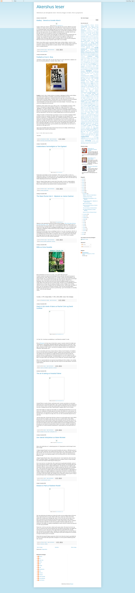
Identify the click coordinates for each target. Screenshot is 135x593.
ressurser (86, 110)
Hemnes (97, 63)
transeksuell (96, 131)
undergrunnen (87, 135)
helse (86, 63)
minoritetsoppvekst (84, 92)
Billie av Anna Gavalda (44, 247)
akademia (88, 28)
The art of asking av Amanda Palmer (49, 373)
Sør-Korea (93, 125)
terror (82, 130)
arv (85, 32)
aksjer (92, 28)
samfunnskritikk (83, 113)
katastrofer (96, 69)
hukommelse (83, 65)
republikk (82, 110)
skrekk (94, 119)
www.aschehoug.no (59, 172)
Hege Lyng (41, 560)
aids (84, 28)
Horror (97, 64)
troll (87, 132)
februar (84, 229)
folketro (82, 55)
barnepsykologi (83, 35)
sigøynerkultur (96, 117)
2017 (83, 187)
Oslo (97, 100)
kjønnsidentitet (83, 72)
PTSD (87, 107)
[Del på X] (59, 49)
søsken (96, 125)
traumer (82, 132)
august (84, 219)
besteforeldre (83, 36)
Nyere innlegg (39, 547)
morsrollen (82, 94)
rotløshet (91, 111)
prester (82, 105)
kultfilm (97, 79)
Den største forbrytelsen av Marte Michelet (51, 437)
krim (92, 78)
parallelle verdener (87, 102)
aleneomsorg (96, 28)
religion (93, 108)
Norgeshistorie (88, 98)
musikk (48, 431)
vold (81, 143)
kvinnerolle (96, 81)
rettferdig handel (92, 110)
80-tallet (92, 26)
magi (88, 86)
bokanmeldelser (95, 36)
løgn (85, 86)
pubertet (90, 107)
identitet (82, 67)
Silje (40, 571)
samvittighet (83, 114)
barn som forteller (95, 33)
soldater (89, 120)
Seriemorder (87, 117)
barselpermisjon (92, 35)
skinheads (96, 118)
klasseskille (96, 72)
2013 (83, 232)
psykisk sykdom (91, 105)
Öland (92, 143)
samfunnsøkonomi (91, 113)
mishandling (90, 92)
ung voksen (92, 135)
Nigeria (84, 98)
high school (83, 64)
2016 (83, 188)
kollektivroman (83, 74)
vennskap (53, 241)
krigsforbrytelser (88, 78)
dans (81, 40)
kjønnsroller (89, 72)
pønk (93, 107)
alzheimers (88, 29)
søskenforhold (83, 126)
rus (94, 111)
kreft (81, 78)
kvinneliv (87, 81)
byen (82, 39)
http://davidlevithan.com (59, 334)
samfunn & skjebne (94, 112)
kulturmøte (83, 80)
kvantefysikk (83, 81)
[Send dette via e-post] (56, 49)
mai (84, 224)
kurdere (97, 80)
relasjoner (90, 108)
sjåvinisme (88, 118)
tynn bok (91, 133)
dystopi (41, 241)
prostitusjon (86, 105)
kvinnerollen (83, 82)
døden (97, 42)
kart (94, 69)
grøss (89, 62)
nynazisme (86, 99)
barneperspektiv (95, 34)
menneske (88, 88)
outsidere (82, 101)
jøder (92, 69)
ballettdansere (83, 33)
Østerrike (95, 143)
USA (56, 431)
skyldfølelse (86, 120)
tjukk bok (83, 131)
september (85, 217)
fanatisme (87, 50)
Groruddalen (86, 62)
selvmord (82, 117)
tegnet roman (89, 129)
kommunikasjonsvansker (85, 75)
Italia (95, 68)
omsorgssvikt (83, 100)
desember (85, 193)
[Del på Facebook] (60, 49)
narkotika (87, 95)
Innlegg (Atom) (44, 549)
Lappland (91, 82)
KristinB (40, 565)
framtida (85, 58)
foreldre (93, 55)
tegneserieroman (84, 129)
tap (91, 126)
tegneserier (95, 128)
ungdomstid (83, 138)
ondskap (87, 100)
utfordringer (86, 139)
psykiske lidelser (90, 106)
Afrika (97, 27)
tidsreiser (93, 130)
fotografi (82, 58)
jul (43, 367)
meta (89, 89)
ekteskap (94, 43)
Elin (39, 558)
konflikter (91, 75)
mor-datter (89, 93)
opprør (90, 100)
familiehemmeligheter (94, 49)
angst (97, 29)
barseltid (97, 35)
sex (92, 117)
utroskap (92, 139)
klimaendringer (87, 73)
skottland (91, 119)
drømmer (86, 42)
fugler (91, 58)
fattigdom (96, 51)
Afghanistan (94, 27)
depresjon (83, 41)
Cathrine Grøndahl (93, 39)
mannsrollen (92, 87)
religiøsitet (96, 108)
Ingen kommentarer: (51, 49)
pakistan (97, 101)
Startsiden (57, 547)
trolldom (90, 132)
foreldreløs (96, 55)
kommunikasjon (95, 74)
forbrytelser (85, 55)
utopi (89, 139)
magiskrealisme (92, 86)
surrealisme (94, 124)
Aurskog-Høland (88, 32)
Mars (95, 87)
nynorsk (90, 99)
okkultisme (96, 99)
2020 (83, 182)
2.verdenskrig (84, 26)
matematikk (83, 88)
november (85, 214)
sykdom (89, 125)
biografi (87, 36)
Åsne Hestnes (41, 580)
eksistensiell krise (84, 43)
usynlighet (82, 139)
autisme (97, 32)
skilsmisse (93, 118)
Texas (84, 130)
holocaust (90, 64)
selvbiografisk (52, 431)
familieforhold (84, 49)
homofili (94, 64)
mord (97, 93)
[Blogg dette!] (58, 49)
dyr (89, 42)
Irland (89, 68)
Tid (91, 130)
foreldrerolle (83, 56)
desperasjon (87, 41)
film (85, 52)
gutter (92, 62)
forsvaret (88, 57)
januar (84, 230)
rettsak (97, 110)
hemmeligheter (93, 63)
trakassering (91, 131)
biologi (90, 36)
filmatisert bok (89, 52)
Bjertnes (40, 556)
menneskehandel (47, 140)
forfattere (96, 56)
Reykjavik (86, 111)
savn (86, 114)
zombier (87, 143)
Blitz (92, 36)
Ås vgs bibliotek (42, 578)
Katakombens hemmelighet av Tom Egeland (51, 146)
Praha (94, 104)
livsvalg (45, 431)
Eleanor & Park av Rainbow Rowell (48, 486)
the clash (86, 130)
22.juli (89, 26)
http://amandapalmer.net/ (60, 400)
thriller (89, 130)
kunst (87, 80)
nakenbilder (83, 95)
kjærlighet (46, 367)
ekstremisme (90, 43)
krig (84, 78)
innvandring (83, 68)
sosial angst (96, 120)
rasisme (82, 108)
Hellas (84, 63)
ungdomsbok (45, 51)
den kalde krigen (94, 40)
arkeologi (41, 190)
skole (84, 119)
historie (87, 64)
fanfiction (91, 50)
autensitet (93, 32)
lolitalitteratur (96, 85)
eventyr (92, 46)
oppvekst (94, 100)
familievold (83, 50)
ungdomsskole (96, 136)
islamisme (92, 68)
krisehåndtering (83, 79)
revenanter (82, 111)
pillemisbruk (85, 104)
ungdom (96, 135)
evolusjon (96, 46)
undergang (82, 135)
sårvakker (88, 126)
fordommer (89, 55)
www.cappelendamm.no (59, 25)
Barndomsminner (83, 34)
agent (82, 28)
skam (91, 118)
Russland (96, 111)
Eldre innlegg (73, 547)
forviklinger (94, 57)
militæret (52, 140)
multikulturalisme (87, 94)
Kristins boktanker (91, 79)
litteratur (86, 85)
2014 (83, 192)
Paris (82, 104)
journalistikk (85, 69)
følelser (82, 59)
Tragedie (87, 131)
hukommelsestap (89, 65)
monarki (85, 93)
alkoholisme (83, 29)
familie (96, 47)
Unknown (41, 572)
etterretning (42, 140)
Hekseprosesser (95, 62)
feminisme (83, 52)
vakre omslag (96, 139)
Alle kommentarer (85, 246)
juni (84, 222)
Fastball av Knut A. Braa (45, 57)
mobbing (93, 92)
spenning (55, 140)
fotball (97, 57)
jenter (82, 69)
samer (85, 112)
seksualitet (94, 114)
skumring (82, 120)
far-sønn (89, 51)
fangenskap (96, 50)
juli (83, 220)
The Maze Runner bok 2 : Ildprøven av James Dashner (55, 196)
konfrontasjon (96, 75)
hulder (94, 65)
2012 (83, 234)
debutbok (88, 40)
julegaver (89, 69)
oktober (84, 215)
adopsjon (89, 27)
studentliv (86, 124)
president (96, 104)
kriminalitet (96, 78)
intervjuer (86, 68)
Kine (40, 563)
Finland (93, 52)
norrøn (92, 98)
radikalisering (96, 107)
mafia (86, 86)
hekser (82, 63)
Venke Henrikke (42, 576)
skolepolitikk (87, 119)
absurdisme (96, 26)
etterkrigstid (83, 46)
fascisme (93, 51)
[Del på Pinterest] (62, 49)
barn (90, 33)
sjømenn (84, 118)
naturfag (97, 95)
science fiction (89, 114)
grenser (82, 62)
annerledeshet (83, 30)
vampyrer (82, 140)
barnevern (88, 35)
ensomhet (90, 45)
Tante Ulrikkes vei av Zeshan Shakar (92, 158)
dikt (97, 41)
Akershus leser (50, 6)
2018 (83, 185)
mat (97, 87)
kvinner (91, 81)
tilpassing (96, 130)
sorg (93, 120)
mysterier (96, 94)
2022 (83, 179)
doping (41, 51)
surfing (90, 124)
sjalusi (82, 118)
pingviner (88, 104)
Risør (89, 111)
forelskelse (89, 56)
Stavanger (96, 123)
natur (94, 95)
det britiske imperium (93, 41)
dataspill (84, 40)
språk (93, 123)
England (86, 45)
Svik (87, 125)
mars (84, 227)
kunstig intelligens (92, 80)
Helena (40, 561)
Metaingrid (42, 343)
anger (93, 29)
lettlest (92, 83)
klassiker (82, 73)
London (82, 86)
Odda (93, 99)
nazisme (88, 96)
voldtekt (84, 143)
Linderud (82, 85)
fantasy (82, 51)
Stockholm (82, 124)
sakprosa (82, 112)
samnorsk (96, 113)
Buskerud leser (85, 252)
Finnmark (96, 52)
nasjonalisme (91, 95)
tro (85, 132)
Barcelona (87, 33)
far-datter (86, 51)
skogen (82, 119)
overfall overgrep (88, 101)
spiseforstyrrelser (89, 123)
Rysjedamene (41, 569)
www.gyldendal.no (60, 442)
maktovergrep (83, 87)
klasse (92, 72)
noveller (82, 99)
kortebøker (93, 76)
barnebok (89, 34)
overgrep (93, 101)
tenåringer (94, 129)
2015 (83, 190)
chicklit (97, 39)
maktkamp (96, 86)
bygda (84, 39)
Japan (97, 68)
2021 (83, 180)
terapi (97, 129)
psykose (84, 107)
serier (91, 117)
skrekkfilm (96, 119)
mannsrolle (88, 87)
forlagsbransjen (83, 57)
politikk (91, 104)
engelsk (41, 367)
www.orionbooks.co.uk (59, 511)
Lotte (40, 567)
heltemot (88, 63)
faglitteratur (88, 47)
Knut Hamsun (95, 73)
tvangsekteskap (95, 132)
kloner (91, 73)
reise (87, 108)
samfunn (88, 112)
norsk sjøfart (96, 98)
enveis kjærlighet (95, 45)
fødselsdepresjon (95, 58)
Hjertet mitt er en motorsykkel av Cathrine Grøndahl (92, 149)
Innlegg (84, 244)
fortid (91, 57)
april (84, 225)
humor (97, 65)
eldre (97, 43)
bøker (86, 39)
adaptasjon (83, 27)
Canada (88, 39)
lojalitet (92, 85)
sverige (84, 125)
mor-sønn (94, 93)
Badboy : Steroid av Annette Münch (49, 20)
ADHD (86, 27)
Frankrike (88, 58)
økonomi (90, 143)
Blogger (71, 583)
